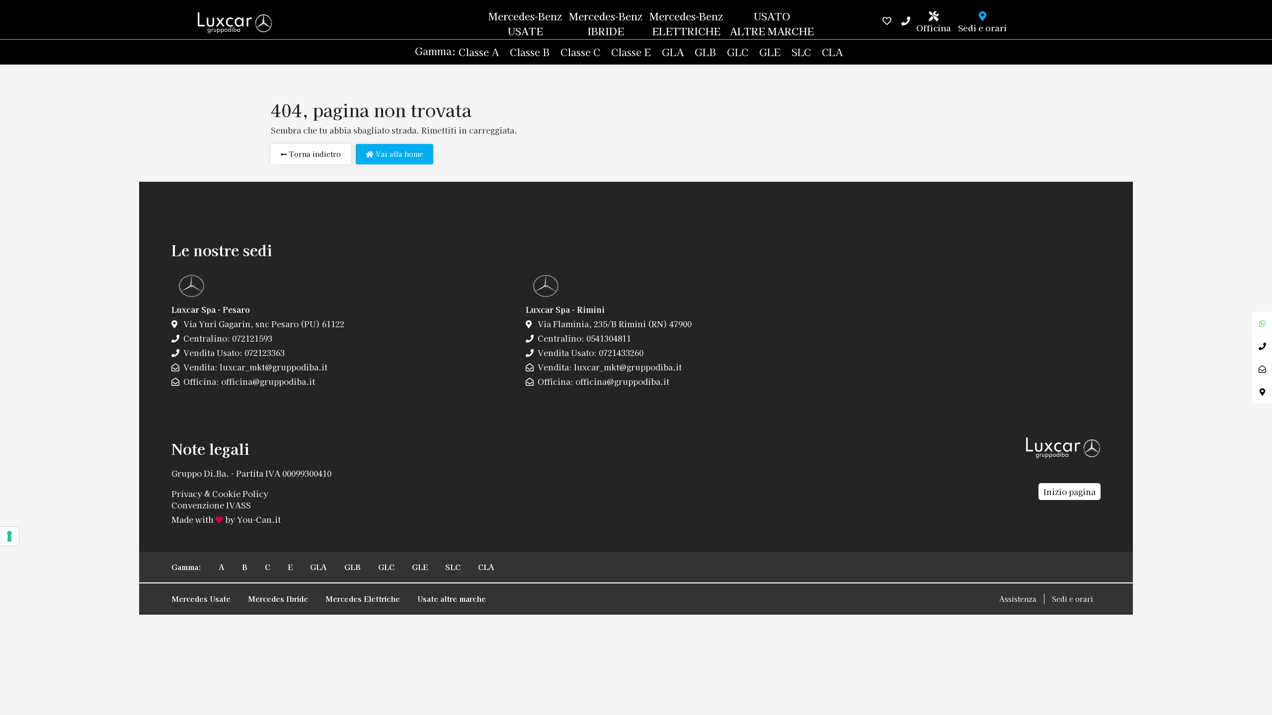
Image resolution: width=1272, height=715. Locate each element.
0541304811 (607, 338)
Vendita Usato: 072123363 (233, 352)
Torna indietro (314, 154)
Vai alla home (398, 154)
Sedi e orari (1072, 599)
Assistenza (1017, 599)
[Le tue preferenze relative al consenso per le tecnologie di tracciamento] (9, 536)
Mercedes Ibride (278, 598)
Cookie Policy (240, 493)
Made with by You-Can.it (226, 519)
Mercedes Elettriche (362, 598)
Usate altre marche (451, 598)
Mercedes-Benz (525, 23)
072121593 (251, 338)
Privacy (186, 493)
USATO (772, 23)
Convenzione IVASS (211, 505)
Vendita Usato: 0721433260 (589, 352)
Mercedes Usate (201, 598)
